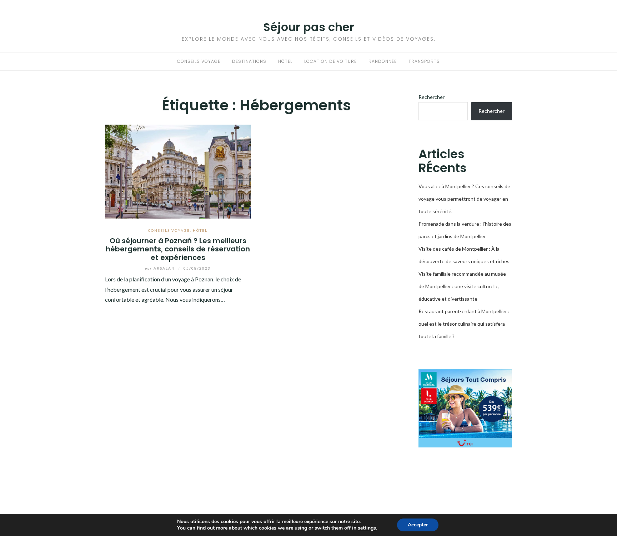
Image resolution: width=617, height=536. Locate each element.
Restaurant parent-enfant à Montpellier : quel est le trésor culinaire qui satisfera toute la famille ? (464, 323)
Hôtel (285, 61)
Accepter (418, 524)
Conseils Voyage (198, 61)
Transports (424, 61)
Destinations (249, 61)
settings (367, 528)
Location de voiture (330, 61)
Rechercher (431, 97)
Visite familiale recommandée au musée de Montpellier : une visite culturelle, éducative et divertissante (462, 286)
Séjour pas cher (308, 27)
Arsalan (160, 268)
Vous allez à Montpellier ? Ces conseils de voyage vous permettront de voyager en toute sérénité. (464, 198)
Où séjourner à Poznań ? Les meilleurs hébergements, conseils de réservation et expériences (178, 249)
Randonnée (382, 61)
